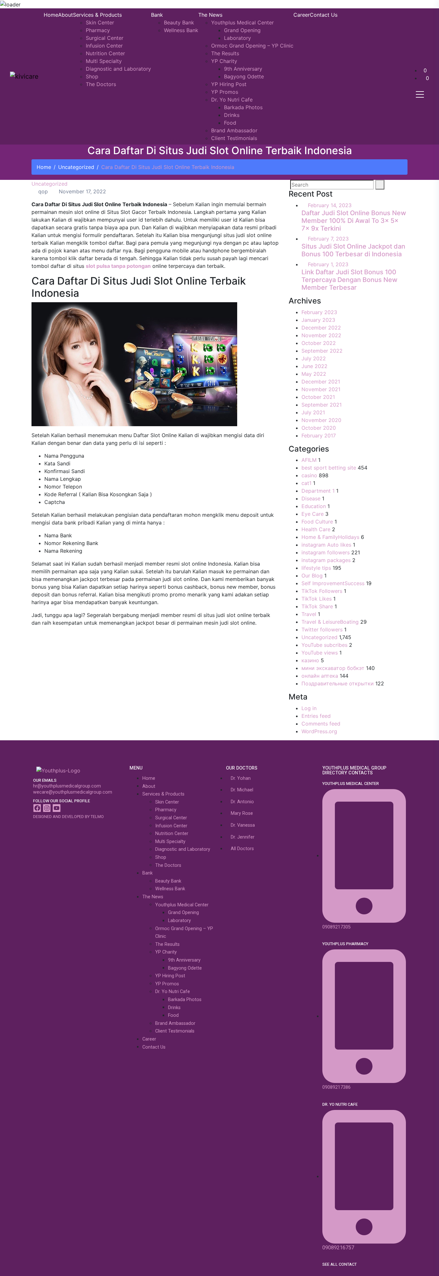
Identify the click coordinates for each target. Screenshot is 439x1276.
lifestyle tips (316, 568)
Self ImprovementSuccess (332, 583)
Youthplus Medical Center (242, 22)
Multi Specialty (104, 61)
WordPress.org (319, 731)
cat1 (306, 483)
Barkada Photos (243, 107)
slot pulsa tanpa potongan (118, 266)
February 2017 (318, 435)
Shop (92, 76)
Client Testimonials (234, 138)
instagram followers (325, 552)
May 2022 (313, 374)
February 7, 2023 (328, 238)
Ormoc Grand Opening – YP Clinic (252, 45)
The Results (225, 53)
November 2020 (321, 420)
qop (42, 191)
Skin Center (100, 22)
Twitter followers (322, 629)
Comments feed (320, 723)
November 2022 (321, 335)
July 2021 (313, 412)
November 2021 (320, 389)
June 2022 (314, 366)
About (65, 15)
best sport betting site (328, 467)
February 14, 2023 (330, 205)
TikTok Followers (321, 591)
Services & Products (97, 15)
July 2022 (313, 358)
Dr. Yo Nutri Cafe (232, 99)
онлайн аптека (319, 676)
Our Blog (312, 575)
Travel (308, 614)
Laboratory (237, 38)
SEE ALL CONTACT (339, 1264)
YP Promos (224, 92)
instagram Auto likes (326, 544)
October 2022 (318, 343)
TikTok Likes (316, 598)
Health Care (315, 529)
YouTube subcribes (324, 645)
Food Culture (317, 521)
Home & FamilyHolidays (330, 537)
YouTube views (319, 652)
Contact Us (323, 15)
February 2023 (319, 312)
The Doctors (101, 84)
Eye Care (312, 514)
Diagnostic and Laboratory (118, 69)
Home (51, 15)
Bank (157, 15)
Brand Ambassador (234, 130)
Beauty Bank (179, 22)
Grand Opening (242, 30)
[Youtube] (56, 808)
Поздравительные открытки (337, 683)
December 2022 (321, 327)
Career (301, 15)
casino (309, 475)
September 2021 (321, 404)
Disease (310, 498)
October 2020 (318, 428)
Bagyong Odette (244, 76)
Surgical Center (104, 38)
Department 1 (318, 491)
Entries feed (316, 716)
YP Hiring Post (228, 84)
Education (313, 506)
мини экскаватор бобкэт (332, 668)
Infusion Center (104, 45)
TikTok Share (317, 606)
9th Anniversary (243, 69)
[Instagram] (47, 808)
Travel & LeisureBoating (330, 622)
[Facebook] (37, 808)
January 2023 (318, 320)
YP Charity (224, 61)
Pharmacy (98, 30)
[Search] (379, 184)
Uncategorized (76, 167)
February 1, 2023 (328, 264)
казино (310, 660)
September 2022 (322, 351)
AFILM (309, 460)
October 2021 (318, 397)
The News (210, 15)
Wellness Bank (181, 30)
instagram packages (326, 560)
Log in (309, 708)
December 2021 (320, 381)
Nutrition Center (105, 53)
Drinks (231, 115)
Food (230, 122)
